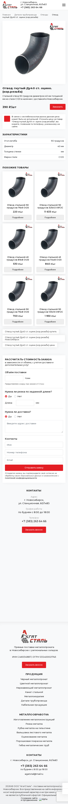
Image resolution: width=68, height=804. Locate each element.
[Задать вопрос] (65, 785)
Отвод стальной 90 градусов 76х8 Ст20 (18, 310)
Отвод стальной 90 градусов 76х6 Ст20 (18, 206)
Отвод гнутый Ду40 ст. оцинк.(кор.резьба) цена (30, 345)
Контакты (11, 439)
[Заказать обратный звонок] (65, 791)
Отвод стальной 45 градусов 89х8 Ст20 (18, 258)
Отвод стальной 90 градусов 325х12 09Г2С (50, 206)
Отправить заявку (34, 467)
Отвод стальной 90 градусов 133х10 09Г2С (50, 310)
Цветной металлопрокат (34, 683)
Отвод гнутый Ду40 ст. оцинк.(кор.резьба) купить (30, 331)
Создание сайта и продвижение (29, 799)
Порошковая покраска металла (34, 741)
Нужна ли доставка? (18, 412)
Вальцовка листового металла (34, 732)
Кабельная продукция (34, 704)
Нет (19, 396)
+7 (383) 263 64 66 (31, 7)
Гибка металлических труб (34, 745)
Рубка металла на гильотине (34, 728)
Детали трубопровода (34, 700)
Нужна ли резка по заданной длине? (28, 392)
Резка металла (34, 723)
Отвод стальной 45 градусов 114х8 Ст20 (50, 258)
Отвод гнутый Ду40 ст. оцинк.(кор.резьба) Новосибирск (27, 338)
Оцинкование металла (34, 736)
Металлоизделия (34, 696)
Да (10, 396)
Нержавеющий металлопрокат (34, 687)
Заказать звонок (34, 529)
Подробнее (18, 217)
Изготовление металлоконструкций (34, 719)
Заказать (58, 107)
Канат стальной (34, 692)
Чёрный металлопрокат (34, 679)
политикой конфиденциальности (21, 478)
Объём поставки (15, 372)
